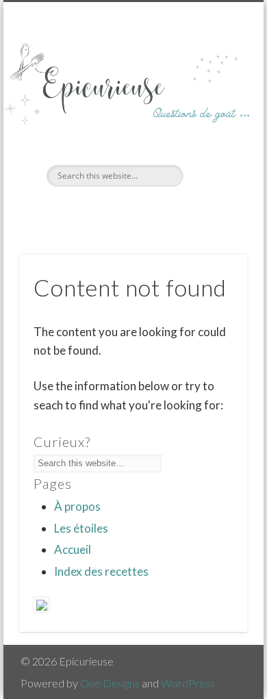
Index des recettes (101, 571)
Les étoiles (81, 528)
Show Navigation (213, 123)
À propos (77, 506)
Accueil (72, 549)
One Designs (110, 682)
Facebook (118, 210)
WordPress (188, 682)
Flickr (146, 210)
